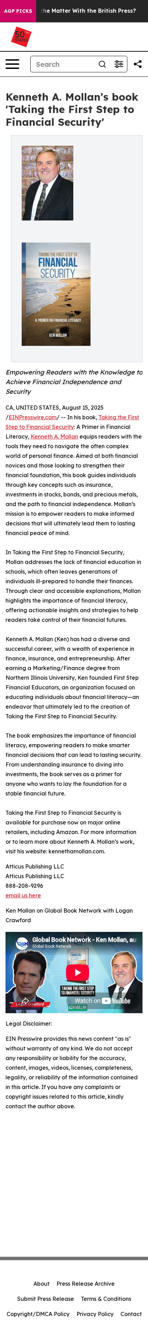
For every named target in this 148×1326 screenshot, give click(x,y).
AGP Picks (18, 11)
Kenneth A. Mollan (54, 436)
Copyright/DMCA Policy (38, 1313)
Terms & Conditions (106, 1298)
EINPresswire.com (32, 417)
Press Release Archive (85, 1283)
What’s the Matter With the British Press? (77, 11)
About (41, 1283)
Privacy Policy (95, 1313)
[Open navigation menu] (12, 64)
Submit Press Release (45, 1298)
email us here (23, 895)
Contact (131, 1313)
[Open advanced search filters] (118, 64)
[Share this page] (137, 64)
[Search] (102, 64)
